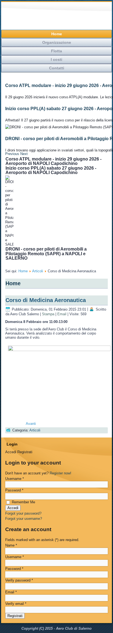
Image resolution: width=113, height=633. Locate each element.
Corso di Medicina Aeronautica (45, 300)
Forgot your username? (23, 519)
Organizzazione (56, 42)
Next (24, 154)
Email (61, 314)
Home (56, 34)
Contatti (56, 68)
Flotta (56, 51)
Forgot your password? (23, 513)
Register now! (60, 473)
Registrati (14, 616)
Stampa (48, 314)
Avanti (31, 424)
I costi (56, 59)
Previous (12, 154)
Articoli (37, 271)
